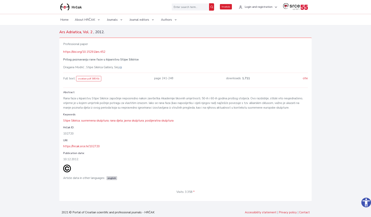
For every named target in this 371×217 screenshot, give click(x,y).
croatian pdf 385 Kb (89, 78)
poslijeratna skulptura (159, 121)
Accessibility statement (261, 212)
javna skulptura (134, 121)
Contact (304, 212)
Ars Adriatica (70, 32)
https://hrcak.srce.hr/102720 (81, 146)
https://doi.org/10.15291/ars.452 (84, 52)
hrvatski (226, 6)
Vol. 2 (88, 32)
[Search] (211, 7)
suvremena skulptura (95, 121)
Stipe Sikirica (71, 121)
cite (305, 78)
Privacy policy (288, 212)
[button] (257, 7)
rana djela (116, 121)
